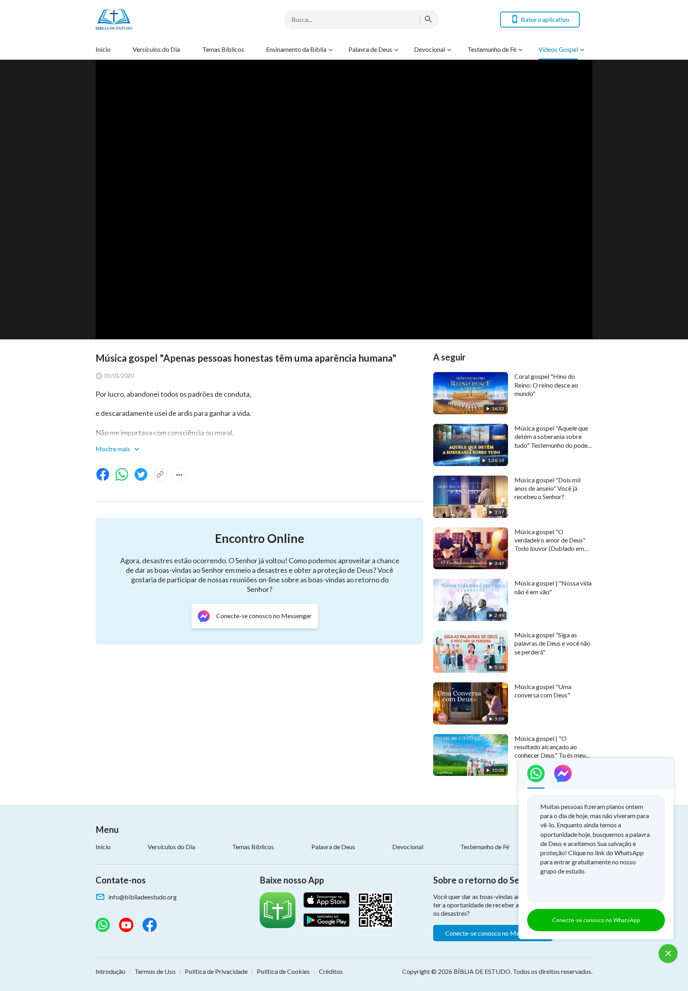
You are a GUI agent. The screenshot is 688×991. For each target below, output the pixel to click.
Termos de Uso (155, 971)
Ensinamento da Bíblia (296, 49)
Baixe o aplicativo (545, 19)
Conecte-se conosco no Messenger (493, 933)
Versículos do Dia (156, 49)
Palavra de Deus (370, 49)
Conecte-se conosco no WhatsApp (596, 920)
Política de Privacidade (216, 971)
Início (103, 49)
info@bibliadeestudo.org (142, 897)
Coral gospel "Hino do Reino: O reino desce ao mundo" (546, 384)
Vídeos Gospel (558, 49)
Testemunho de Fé (491, 49)
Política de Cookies (283, 971)
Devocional (429, 49)
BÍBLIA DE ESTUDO (481, 971)
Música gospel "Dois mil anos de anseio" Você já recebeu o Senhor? (547, 488)
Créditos (331, 971)
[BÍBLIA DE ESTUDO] (159, 19)
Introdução (110, 971)
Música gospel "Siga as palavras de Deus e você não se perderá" (552, 643)
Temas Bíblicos (223, 49)
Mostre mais (113, 448)
